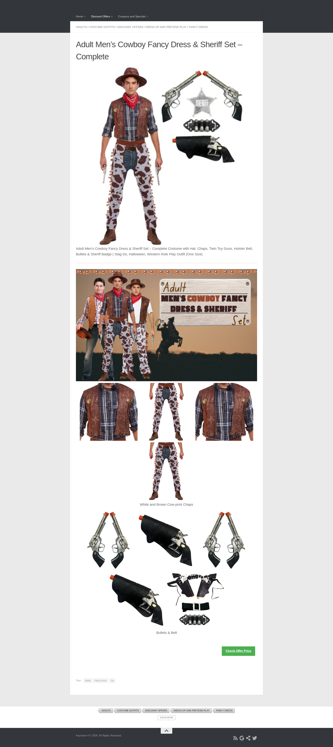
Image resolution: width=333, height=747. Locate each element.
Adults (81, 27)
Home (79, 16)
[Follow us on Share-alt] (248, 738)
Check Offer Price (238, 651)
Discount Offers (100, 16)
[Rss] (235, 738)
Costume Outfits (102, 27)
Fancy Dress (198, 27)
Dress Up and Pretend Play (166, 27)
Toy (112, 680)
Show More (166, 717)
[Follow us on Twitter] (254, 738)
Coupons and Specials (131, 16)
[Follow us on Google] (242, 738)
